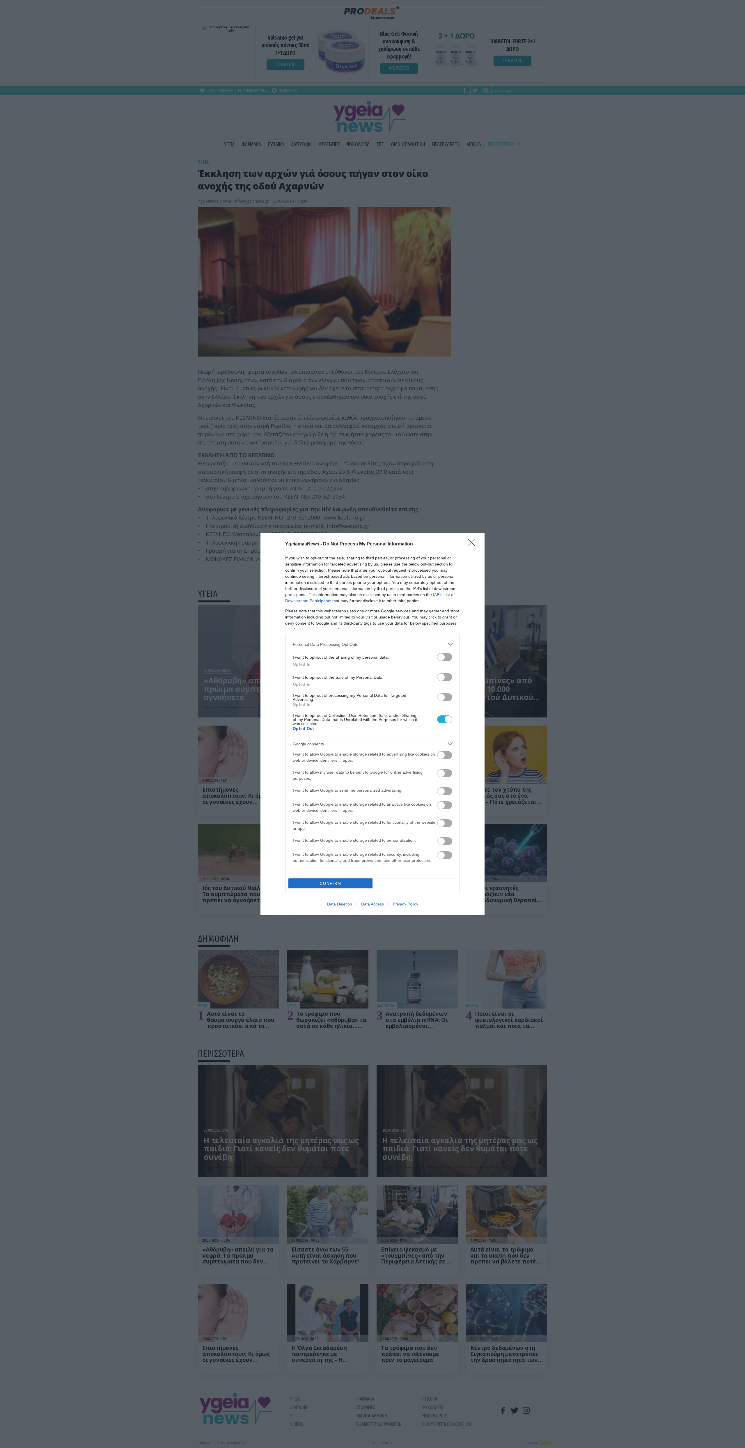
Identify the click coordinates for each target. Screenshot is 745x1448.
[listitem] (372, 644)
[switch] (444, 657)
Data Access (372, 904)
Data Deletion (339, 904)
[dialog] (372, 724)
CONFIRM (330, 883)
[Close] (473, 544)
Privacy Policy (405, 904)
